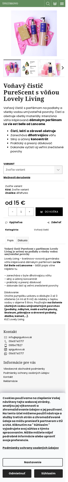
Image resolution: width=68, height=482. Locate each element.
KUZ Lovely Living (14, 319)
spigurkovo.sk (17, 349)
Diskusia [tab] (22, 240)
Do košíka (51, 211)
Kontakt (8, 377)
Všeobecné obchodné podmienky (24, 369)
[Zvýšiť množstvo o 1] (29, 212)
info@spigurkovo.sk (20, 337)
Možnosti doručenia (16, 177)
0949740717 (16, 341)
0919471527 (15, 345)
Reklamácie (10, 381)
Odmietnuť (17, 473)
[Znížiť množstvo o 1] (13, 212)
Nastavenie (32, 462)
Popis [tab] (10, 240)
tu (15, 269)
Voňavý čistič (41, 229)
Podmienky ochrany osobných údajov (31, 448)
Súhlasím (48, 473)
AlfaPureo (22, 193)
